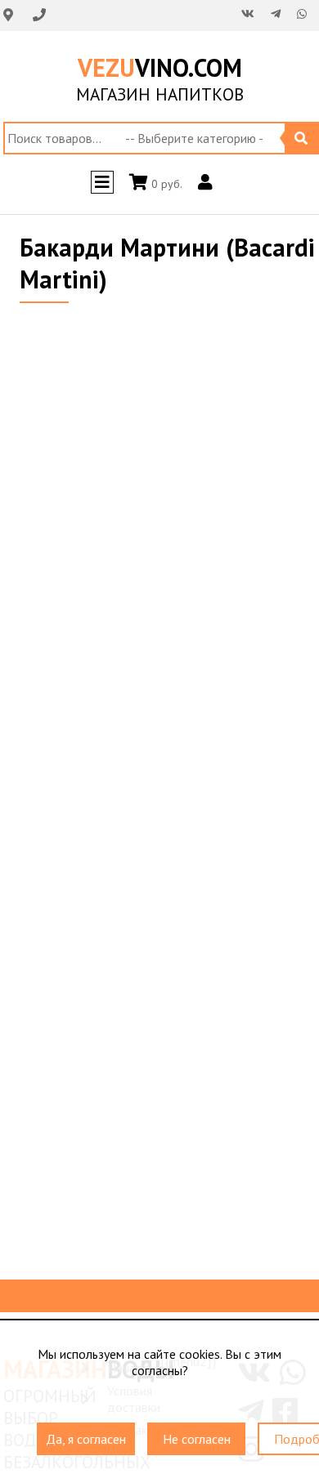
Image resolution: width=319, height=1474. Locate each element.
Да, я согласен (86, 1431)
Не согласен (197, 1431)
